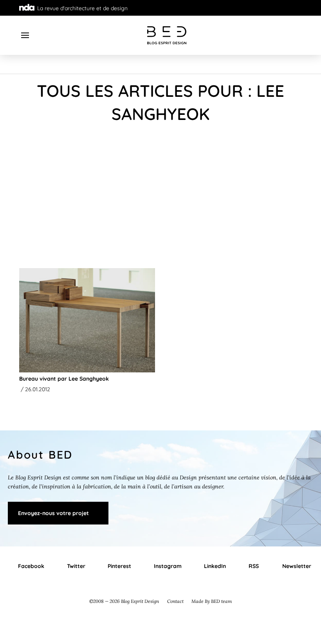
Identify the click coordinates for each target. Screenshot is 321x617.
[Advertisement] (160, 198)
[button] (25, 35)
